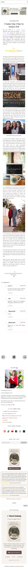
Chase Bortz (18, 135)
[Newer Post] (3, 358)
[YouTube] (12, 431)
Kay (10, 298)
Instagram (7, 557)
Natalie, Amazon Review (15, 483)
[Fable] (24, 431)
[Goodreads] (20, 431)
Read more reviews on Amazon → (14, 499)
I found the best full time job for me (12, 109)
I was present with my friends (12, 143)
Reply (10, 293)
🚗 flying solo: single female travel (9, 418)
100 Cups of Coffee (15, 196)
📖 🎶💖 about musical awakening (10, 411)
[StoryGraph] (16, 431)
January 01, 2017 (22, 285)
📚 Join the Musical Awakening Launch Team (12, 415)
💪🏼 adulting (4, 420)
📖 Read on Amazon (14, 468)
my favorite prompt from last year (15, 56)
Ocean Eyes (7, 237)
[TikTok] (8, 431)
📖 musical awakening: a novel (9, 413)
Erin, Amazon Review (14, 495)
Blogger (17, 510)
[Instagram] (4, 431)
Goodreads (20, 557)
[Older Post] (25, 358)
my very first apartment (19, 88)
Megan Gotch (12, 311)
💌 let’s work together (7, 422)
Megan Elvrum (12, 560)
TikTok (13, 557)
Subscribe (23, 442)
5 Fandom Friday (19, 29)
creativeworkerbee (19, 566)
